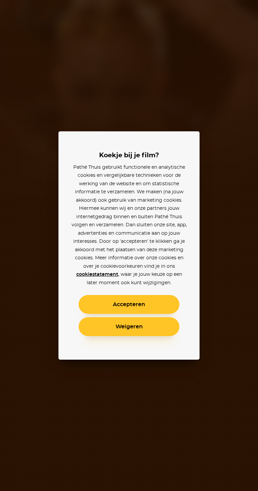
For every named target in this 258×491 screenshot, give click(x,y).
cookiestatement (97, 274)
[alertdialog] (129, 245)
